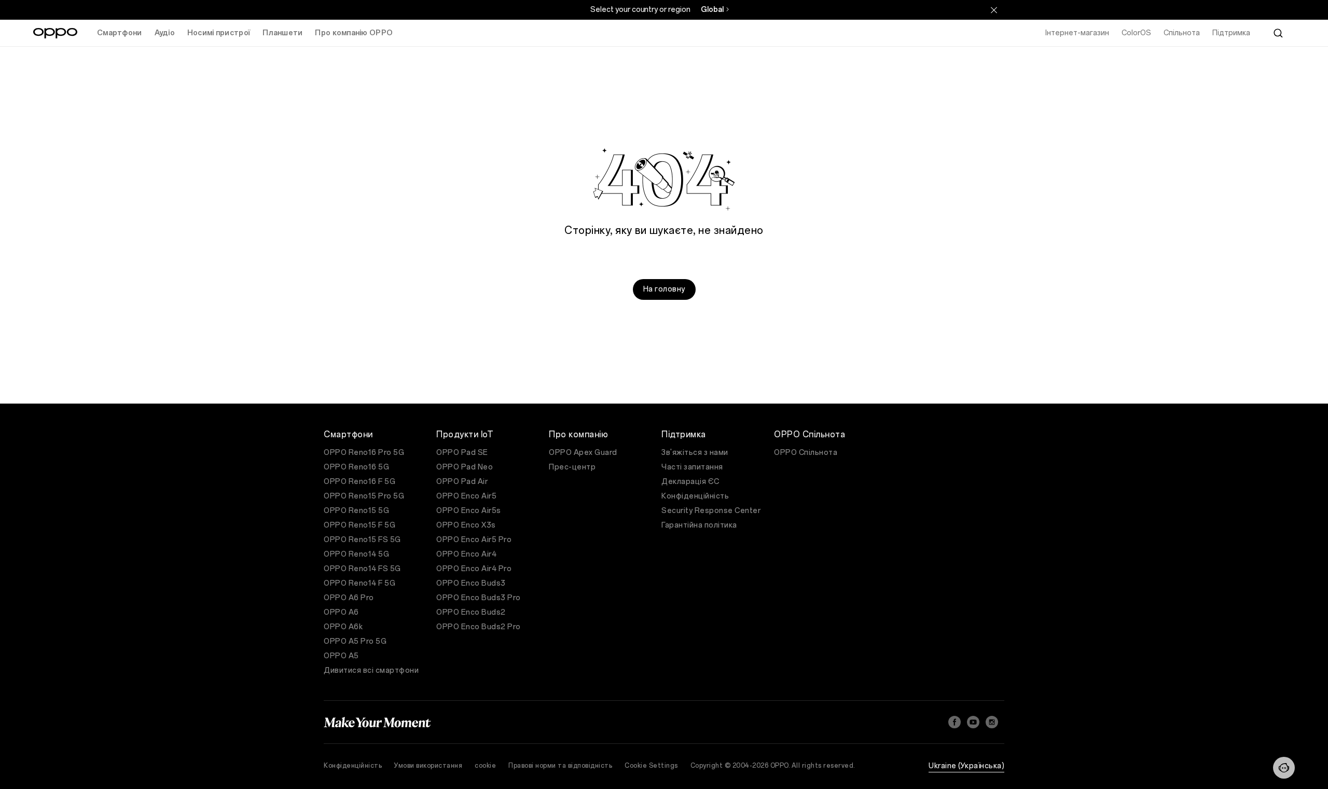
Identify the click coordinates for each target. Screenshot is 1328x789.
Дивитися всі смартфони (371, 670)
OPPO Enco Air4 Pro (473, 568)
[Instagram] (992, 722)
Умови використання (428, 765)
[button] (1284, 768)
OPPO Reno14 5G (356, 554)
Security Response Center (710, 510)
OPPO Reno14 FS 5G (362, 568)
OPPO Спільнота (805, 452)
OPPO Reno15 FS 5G (362, 539)
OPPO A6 (341, 612)
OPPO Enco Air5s (468, 510)
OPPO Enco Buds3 (471, 583)
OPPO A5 (341, 656)
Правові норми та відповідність (560, 765)
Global (712, 9)
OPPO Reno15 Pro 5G (364, 496)
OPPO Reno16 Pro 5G (364, 452)
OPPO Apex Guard (583, 452)
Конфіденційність (695, 496)
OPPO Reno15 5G (356, 510)
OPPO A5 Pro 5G (355, 641)
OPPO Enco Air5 (466, 496)
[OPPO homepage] (55, 33)
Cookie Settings (651, 765)
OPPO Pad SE (462, 452)
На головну (664, 289)
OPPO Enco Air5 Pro (473, 539)
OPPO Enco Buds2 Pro (478, 626)
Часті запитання (692, 467)
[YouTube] (973, 722)
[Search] (1278, 33)
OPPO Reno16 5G (356, 467)
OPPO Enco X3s (466, 525)
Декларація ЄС (690, 481)
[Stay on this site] (994, 10)
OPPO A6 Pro (349, 597)
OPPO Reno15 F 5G (359, 525)
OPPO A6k (343, 626)
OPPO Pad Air (462, 481)
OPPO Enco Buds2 (471, 612)
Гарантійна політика (699, 525)
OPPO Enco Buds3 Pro (478, 597)
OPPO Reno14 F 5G (359, 583)
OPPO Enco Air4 (466, 554)
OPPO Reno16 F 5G (359, 481)
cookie (485, 765)
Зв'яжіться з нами (694, 452)
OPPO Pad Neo (464, 467)
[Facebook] (954, 722)
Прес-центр (572, 467)
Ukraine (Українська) (966, 766)
